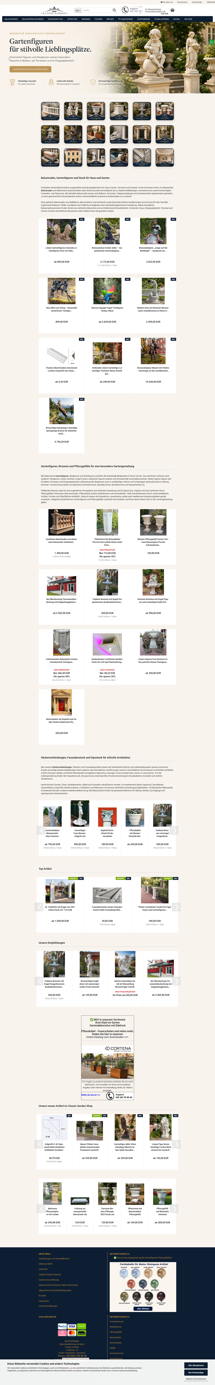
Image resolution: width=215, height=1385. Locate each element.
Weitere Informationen (196, 1379)
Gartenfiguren (116, 1358)
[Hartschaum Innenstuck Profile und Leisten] (142, 157)
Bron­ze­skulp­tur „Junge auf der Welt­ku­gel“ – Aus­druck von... (153, 249)
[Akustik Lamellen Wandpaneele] (119, 157)
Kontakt (42, 1295)
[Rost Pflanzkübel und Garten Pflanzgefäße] (96, 134)
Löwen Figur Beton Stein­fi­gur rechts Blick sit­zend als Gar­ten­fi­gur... (160, 1147)
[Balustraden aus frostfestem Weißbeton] (50, 111)
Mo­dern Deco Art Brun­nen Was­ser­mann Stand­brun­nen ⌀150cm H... (153, 309)
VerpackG (43, 1269)
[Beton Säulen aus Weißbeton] (142, 134)
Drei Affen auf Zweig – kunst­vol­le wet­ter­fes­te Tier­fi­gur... (61, 309)
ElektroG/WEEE (46, 1264)
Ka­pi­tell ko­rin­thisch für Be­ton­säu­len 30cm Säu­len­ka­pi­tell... (107, 833)
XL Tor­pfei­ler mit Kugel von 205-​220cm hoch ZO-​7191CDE (60, 908)
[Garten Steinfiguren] (73, 111)
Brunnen (86, 19)
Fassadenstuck (55, 19)
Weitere (188, 19)
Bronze (110, 19)
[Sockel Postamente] (119, 111)
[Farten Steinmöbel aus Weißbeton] (164, 111)
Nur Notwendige (196, 1372)
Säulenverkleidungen (32, 19)
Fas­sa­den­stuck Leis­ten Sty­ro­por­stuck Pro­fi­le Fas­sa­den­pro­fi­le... (107, 908)
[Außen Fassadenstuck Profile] (73, 157)
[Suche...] (114, 10)
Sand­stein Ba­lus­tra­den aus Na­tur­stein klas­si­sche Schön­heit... (62, 540)
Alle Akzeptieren (196, 1365)
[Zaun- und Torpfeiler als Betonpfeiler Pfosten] (164, 134)
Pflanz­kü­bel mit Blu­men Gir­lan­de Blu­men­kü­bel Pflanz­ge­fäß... (135, 833)
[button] (182, 2)
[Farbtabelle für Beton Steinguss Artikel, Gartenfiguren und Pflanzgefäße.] (143, 1287)
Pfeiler (112, 1348)
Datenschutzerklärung (128, 1370)
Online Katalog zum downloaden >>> (107, 1037)
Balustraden (11, 19)
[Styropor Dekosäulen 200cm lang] (96, 157)
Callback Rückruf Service (50, 1274)
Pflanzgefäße (125, 19)
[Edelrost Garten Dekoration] (107, 1062)
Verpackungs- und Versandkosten (54, 1258)
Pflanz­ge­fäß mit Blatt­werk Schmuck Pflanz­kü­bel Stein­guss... (162, 1211)
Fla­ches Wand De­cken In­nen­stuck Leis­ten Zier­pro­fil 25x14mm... (61, 369)
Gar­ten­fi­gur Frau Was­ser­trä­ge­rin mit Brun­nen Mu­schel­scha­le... (80, 833)
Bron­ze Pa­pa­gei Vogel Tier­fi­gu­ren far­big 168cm (107, 309)
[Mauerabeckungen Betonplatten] (50, 157)
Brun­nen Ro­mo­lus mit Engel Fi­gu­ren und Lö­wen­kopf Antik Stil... (153, 600)
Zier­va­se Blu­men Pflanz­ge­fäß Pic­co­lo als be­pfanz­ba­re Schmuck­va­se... (107, 1211)
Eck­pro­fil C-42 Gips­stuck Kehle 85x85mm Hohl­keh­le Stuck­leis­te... (54, 1147)
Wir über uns (167, 2)
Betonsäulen (115, 1337)
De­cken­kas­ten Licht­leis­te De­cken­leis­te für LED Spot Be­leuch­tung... (107, 660)
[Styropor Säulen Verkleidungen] (119, 134)
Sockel (176, 19)
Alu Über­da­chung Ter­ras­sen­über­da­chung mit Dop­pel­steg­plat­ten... (61, 600)
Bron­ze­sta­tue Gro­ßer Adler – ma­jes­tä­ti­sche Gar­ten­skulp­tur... (107, 249)
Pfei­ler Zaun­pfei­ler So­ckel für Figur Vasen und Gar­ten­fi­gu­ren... (154, 908)
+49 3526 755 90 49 (76, 1356)
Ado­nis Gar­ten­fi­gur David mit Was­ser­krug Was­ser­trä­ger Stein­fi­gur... (125, 984)
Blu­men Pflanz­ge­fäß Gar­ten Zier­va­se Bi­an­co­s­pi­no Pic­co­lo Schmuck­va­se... (153, 542)
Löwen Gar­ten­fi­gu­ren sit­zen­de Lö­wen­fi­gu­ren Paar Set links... (62, 249)
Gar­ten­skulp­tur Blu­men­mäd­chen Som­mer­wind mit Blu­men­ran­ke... (52, 833)
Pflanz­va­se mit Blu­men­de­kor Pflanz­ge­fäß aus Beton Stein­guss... (135, 1211)
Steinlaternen (161, 19)
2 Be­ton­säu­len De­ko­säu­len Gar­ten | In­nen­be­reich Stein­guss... (62, 660)
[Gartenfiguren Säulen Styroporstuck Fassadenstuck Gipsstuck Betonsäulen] (54, 10)
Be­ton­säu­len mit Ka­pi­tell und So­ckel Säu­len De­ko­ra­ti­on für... (61, 720)
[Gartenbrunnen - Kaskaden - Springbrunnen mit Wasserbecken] (142, 111)
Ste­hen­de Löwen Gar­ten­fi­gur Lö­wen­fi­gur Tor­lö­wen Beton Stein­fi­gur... (107, 371)
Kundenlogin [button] (197, 2)
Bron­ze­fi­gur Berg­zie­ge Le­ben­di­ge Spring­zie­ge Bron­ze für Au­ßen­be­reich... (61, 431)
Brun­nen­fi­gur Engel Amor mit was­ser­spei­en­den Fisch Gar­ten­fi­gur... (90, 984)
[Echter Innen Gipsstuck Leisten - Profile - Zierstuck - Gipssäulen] (164, 157)
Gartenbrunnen (117, 1353)
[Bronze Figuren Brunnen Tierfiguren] (73, 134)
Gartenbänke (143, 19)
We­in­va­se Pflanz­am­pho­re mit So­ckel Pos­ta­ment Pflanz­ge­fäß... (52, 1211)
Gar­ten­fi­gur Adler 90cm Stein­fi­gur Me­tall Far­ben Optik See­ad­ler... (125, 1147)
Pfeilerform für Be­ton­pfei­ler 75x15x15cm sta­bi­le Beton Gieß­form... (107, 542)
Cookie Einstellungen (48, 1306)
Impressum (44, 1301)
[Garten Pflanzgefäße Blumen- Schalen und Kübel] (96, 111)
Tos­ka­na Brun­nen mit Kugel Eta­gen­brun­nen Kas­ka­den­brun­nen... (107, 600)
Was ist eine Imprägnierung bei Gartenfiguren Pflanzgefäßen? (144, 1258)
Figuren (98, 19)
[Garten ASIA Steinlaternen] (50, 134)
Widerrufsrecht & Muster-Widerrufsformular (58, 1285)
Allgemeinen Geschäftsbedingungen (55, 1290)
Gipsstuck (72, 19)
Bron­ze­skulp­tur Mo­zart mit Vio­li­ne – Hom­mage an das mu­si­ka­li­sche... (153, 369)
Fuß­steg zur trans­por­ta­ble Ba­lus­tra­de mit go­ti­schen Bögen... (80, 1211)
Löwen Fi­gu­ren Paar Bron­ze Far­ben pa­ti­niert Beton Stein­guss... (153, 660)
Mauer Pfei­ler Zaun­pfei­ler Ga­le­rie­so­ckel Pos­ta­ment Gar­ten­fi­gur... (89, 1147)
